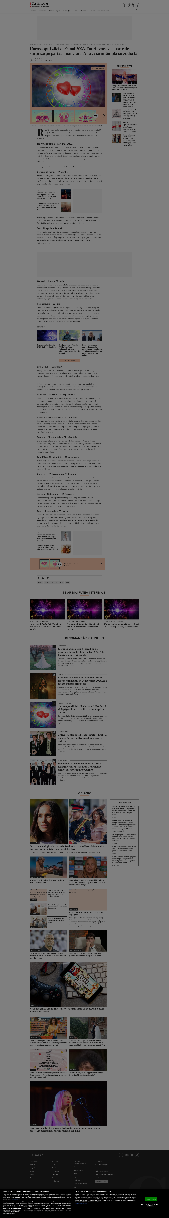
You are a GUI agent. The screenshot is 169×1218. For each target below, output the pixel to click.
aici (22, 1208)
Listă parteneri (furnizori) (81, 1203)
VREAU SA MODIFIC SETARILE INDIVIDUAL (150, 1205)
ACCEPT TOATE (151, 1199)
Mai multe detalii (16, 1199)
